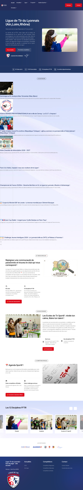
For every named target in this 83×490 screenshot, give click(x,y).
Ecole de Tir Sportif (66, 431)
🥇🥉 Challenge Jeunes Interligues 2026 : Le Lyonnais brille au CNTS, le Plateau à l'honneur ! (31, 237)
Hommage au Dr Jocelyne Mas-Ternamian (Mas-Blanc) (18, 96)
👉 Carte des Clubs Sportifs (13, 301)
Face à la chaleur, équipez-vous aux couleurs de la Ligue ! (19, 168)
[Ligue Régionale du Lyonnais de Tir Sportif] (4, 5)
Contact (78, 5)
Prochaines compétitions (23, 49)
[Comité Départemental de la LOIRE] (49, 447)
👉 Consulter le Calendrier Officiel (15, 394)
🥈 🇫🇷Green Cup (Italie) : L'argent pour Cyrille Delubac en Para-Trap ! (23, 220)
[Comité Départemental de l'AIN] (45, 447)
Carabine (41, 431)
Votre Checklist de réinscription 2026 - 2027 (15, 150)
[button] (19, 2)
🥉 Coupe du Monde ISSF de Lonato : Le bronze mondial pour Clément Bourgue (27, 203)
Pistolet (17, 431)
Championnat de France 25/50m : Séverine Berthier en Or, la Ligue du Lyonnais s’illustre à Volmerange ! (35, 185)
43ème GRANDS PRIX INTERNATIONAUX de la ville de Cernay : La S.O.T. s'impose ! (28, 114)
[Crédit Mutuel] (25, 447)
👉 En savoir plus (48, 349)
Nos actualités (10, 50)
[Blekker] (38, 447)
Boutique (69, 5)
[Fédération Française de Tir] (59, 447)
